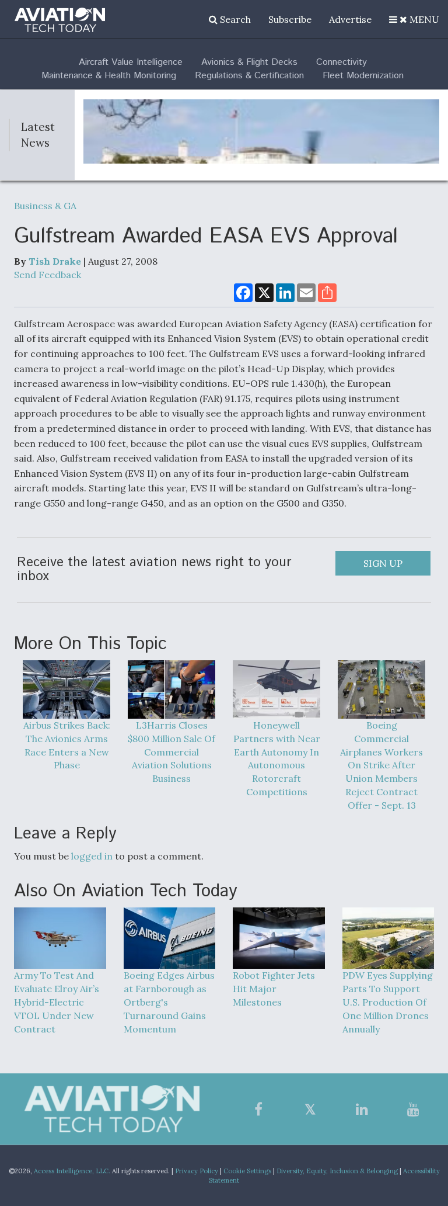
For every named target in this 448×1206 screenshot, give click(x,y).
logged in (92, 856)
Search (234, 19)
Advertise (350, 19)
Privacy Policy (196, 1171)
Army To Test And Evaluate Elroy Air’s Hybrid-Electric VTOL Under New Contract (56, 1001)
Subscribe (290, 19)
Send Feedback (47, 274)
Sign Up (382, 563)
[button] (414, 19)
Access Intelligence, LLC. (72, 1171)
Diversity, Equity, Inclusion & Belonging (337, 1171)
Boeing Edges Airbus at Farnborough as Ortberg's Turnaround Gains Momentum (169, 1001)
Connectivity (341, 62)
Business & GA (45, 206)
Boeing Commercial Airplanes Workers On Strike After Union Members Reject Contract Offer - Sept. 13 (381, 765)
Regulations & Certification (249, 75)
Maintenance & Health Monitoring (108, 75)
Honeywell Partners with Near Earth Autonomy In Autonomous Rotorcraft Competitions (276, 758)
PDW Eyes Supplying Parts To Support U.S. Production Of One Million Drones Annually (387, 1001)
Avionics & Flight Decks (249, 62)
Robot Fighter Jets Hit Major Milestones (274, 988)
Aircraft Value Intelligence (131, 62)
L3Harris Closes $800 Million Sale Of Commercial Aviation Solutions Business (171, 751)
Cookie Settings (247, 1171)
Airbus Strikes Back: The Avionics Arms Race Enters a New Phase (66, 745)
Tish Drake (55, 261)
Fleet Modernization (363, 75)
